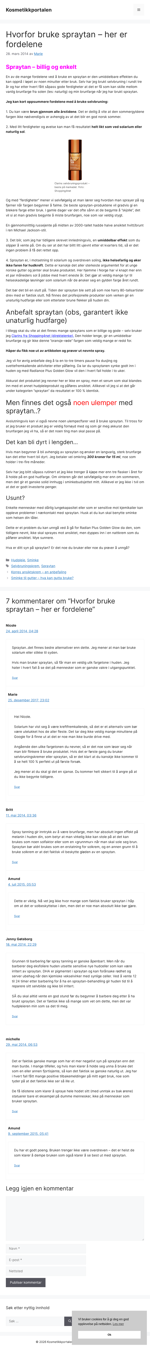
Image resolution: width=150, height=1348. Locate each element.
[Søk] (69, 1321)
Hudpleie (18, 560)
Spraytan (48, 566)
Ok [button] (109, 1334)
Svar (15, 677)
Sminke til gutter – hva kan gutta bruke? (42, 578)
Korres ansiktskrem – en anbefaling (38, 572)
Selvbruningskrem (25, 566)
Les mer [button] (118, 1324)
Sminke (33, 560)
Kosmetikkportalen (29, 10)
